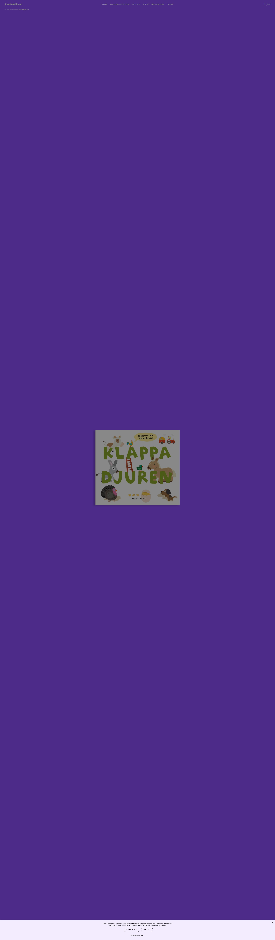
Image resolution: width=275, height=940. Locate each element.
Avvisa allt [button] (147, 930)
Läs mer (163, 925)
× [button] (272, 922)
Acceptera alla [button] (132, 930)
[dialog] (137, 470)
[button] (137, 935)
